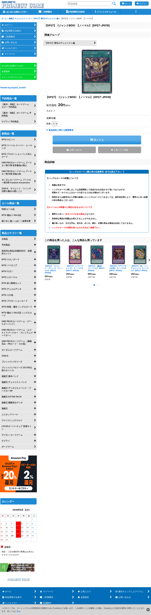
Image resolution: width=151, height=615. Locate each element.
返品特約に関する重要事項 (61, 130)
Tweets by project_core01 (13, 87)
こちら (18, 611)
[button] (136, 12)
